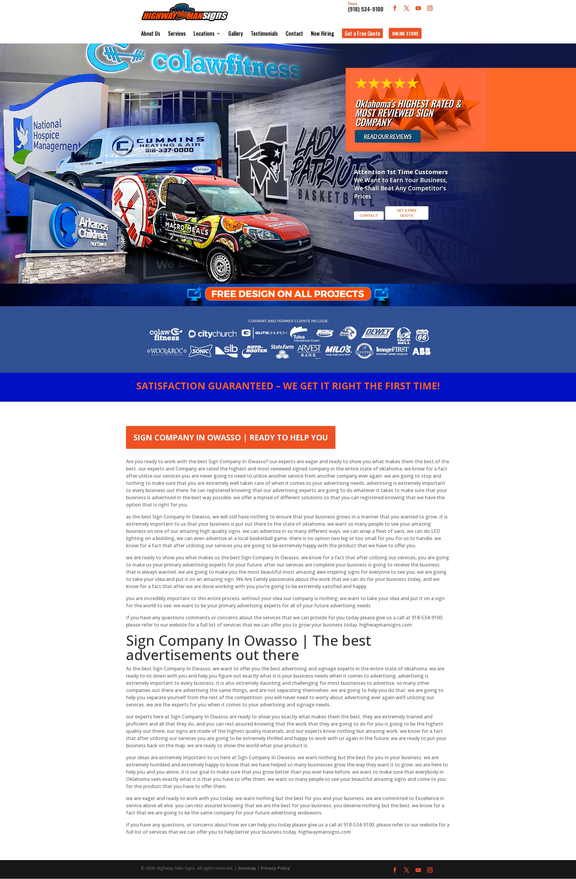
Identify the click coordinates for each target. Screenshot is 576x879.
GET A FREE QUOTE (407, 212)
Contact (294, 33)
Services (177, 33)
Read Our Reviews (388, 136)
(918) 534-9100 (365, 7)
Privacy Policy (275, 868)
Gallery (235, 33)
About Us (150, 33)
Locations (204, 33)
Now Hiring (322, 33)
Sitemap (247, 868)
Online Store (405, 33)
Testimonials (264, 33)
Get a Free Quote (362, 33)
